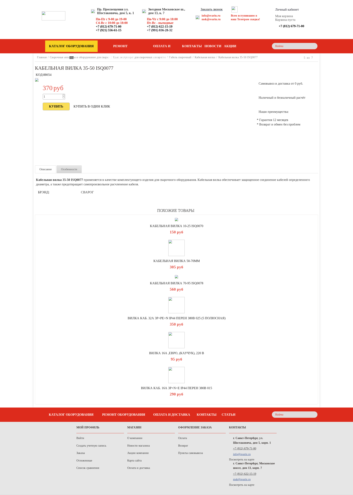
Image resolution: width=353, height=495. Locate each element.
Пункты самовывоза (190, 453)
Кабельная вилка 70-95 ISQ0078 (176, 283)
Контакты (192, 46)
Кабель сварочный (180, 57)
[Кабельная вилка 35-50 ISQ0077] (36, 79)
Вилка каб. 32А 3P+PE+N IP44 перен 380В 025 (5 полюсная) (177, 318)
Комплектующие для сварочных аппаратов (139, 57)
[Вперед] (316, 57)
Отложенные (84, 460)
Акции (230, 46)
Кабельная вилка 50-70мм (176, 261)
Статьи (228, 414)
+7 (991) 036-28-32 (159, 30)
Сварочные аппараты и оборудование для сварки (80, 57)
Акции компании (138, 453)
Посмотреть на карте (241, 459)
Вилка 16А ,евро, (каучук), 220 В (176, 353)
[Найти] (313, 46)
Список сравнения (87, 467)
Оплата (182, 438)
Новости (212, 46)
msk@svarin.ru (211, 19)
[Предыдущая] (300, 57)
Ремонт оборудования (120, 48)
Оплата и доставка (161, 48)
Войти (80, 438)
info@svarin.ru (211, 15)
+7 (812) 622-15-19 (244, 473)
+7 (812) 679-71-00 (244, 448)
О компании (134, 438)
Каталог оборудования (71, 414)
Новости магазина (138, 445)
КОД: (39, 74)
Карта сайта (134, 460)
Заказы (80, 453)
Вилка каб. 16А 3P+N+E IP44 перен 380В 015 (176, 388)
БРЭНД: (43, 192)
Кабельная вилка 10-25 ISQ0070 (176, 226)
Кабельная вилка (205, 57)
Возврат (183, 445)
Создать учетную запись (91, 445)
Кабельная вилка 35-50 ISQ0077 (238, 57)
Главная (42, 57)
